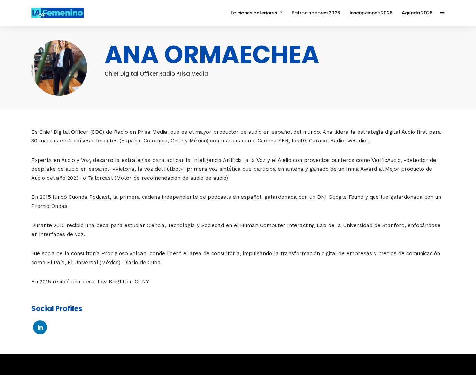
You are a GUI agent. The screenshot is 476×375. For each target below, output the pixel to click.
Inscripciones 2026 (371, 12)
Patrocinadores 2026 (316, 12)
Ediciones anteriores (254, 12)
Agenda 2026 (417, 12)
